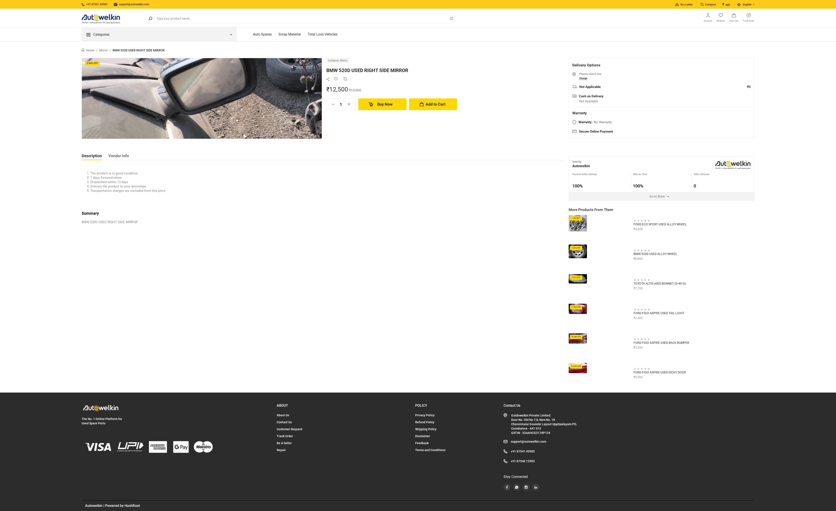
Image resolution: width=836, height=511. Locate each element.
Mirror (103, 50)
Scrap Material (289, 34)
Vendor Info (118, 155)
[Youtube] (507, 487)
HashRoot (132, 506)
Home (90, 50)
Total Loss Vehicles (322, 34)
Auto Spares (262, 34)
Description (92, 155)
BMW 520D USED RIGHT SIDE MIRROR (139, 50)
